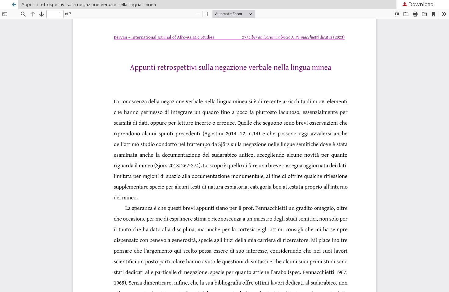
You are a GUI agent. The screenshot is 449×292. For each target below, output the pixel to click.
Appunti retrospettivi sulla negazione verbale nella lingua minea (88, 4)
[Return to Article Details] (13, 4)
